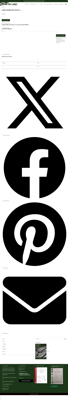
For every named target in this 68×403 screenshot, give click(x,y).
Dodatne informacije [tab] (6, 54)
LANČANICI (63, 40)
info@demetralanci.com (8, 384)
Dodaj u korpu (6, 20)
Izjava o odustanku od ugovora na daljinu (26, 380)
